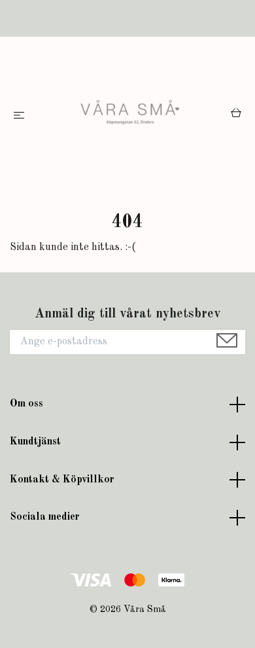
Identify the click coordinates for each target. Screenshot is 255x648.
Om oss (26, 404)
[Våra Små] (130, 116)
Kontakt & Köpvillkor (62, 480)
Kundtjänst (35, 442)
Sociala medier (45, 517)
